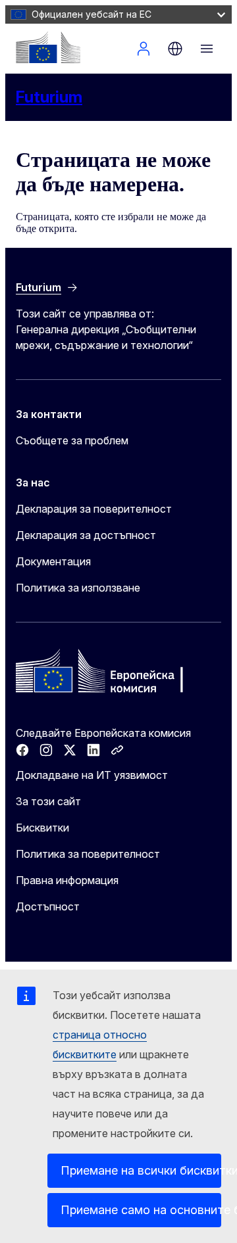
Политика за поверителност (88, 853)
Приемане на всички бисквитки (141, 1170)
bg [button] (175, 48)
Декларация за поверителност (94, 508)
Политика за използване (78, 587)
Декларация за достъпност (86, 535)
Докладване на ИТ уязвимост (92, 775)
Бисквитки (42, 827)
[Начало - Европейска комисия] (48, 47)
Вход (143, 48)
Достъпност (48, 906)
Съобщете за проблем (72, 440)
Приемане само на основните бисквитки (141, 1210)
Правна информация (67, 880)
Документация (53, 561)
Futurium (49, 96)
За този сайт (48, 801)
